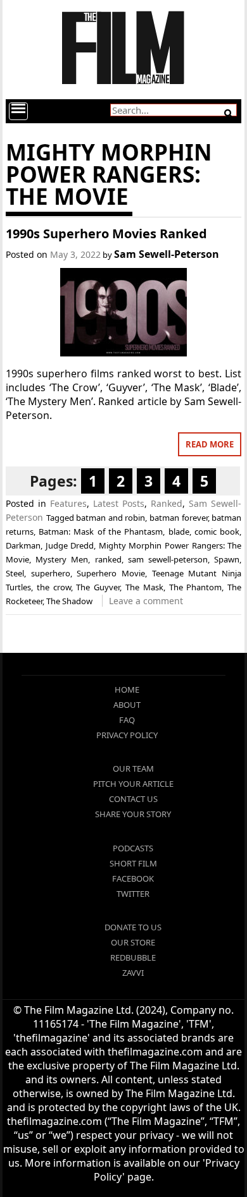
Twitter (133, 893)
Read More (210, 444)
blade (178, 531)
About (127, 704)
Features (68, 503)
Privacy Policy (127, 735)
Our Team (133, 768)
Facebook (133, 878)
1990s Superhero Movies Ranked (106, 233)
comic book (216, 531)
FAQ (127, 720)
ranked (108, 559)
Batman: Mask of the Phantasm (101, 531)
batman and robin (110, 517)
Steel (15, 573)
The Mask (144, 587)
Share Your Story (133, 814)
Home (127, 689)
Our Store (133, 942)
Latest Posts (118, 503)
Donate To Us (133, 927)
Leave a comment (146, 601)
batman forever (178, 517)
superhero (50, 573)
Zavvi (133, 972)
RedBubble (133, 957)
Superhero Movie (111, 573)
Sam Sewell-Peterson (166, 254)
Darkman (23, 545)
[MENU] (18, 111)
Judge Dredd (70, 545)
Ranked (166, 503)
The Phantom (195, 587)
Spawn (226, 559)
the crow (54, 587)
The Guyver (98, 587)
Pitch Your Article (133, 783)
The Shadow (69, 601)
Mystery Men (61, 559)
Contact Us (133, 799)
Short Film (133, 863)
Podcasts (133, 848)
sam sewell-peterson (168, 559)
